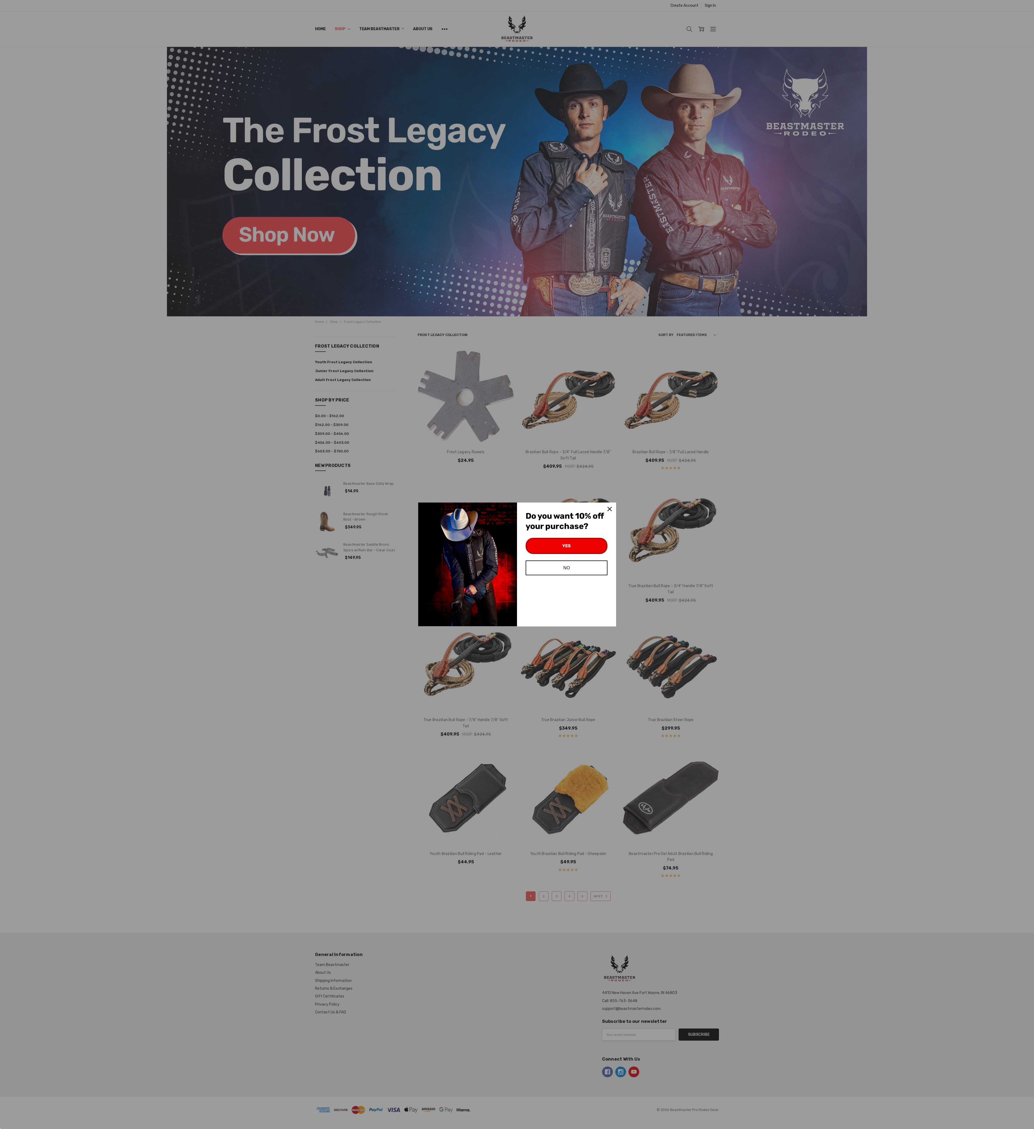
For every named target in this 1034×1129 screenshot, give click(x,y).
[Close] (609, 509)
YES (566, 545)
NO (566, 568)
